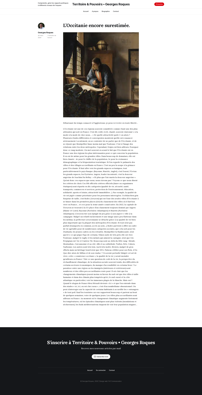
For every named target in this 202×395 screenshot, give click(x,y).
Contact (116, 11)
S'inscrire (159, 4)
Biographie (106, 11)
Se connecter (101, 370)
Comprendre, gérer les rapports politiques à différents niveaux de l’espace (53, 4)
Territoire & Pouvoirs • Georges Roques (101, 4)
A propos (95, 11)
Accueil (85, 11)
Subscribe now (102, 357)
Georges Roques (45, 32)
